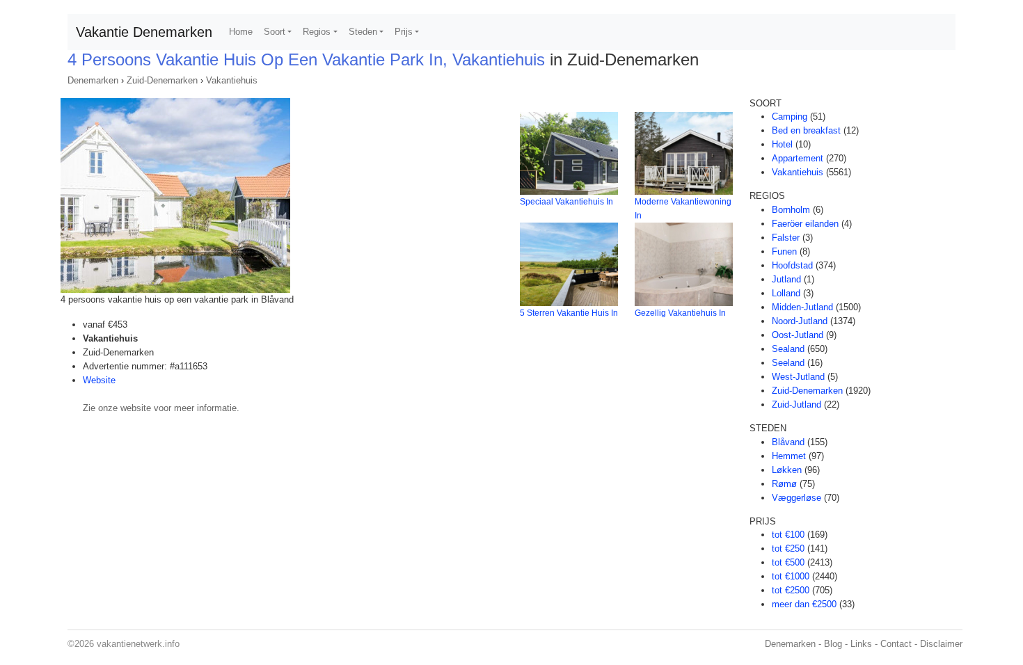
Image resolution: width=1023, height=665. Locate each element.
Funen (784, 251)
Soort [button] (274, 31)
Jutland (786, 279)
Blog (833, 644)
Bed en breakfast (806, 130)
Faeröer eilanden (805, 223)
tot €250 (788, 548)
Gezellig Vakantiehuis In (680, 313)
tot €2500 (790, 590)
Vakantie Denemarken (144, 32)
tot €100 (788, 534)
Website (99, 380)
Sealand (788, 349)
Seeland (788, 363)
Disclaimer (941, 644)
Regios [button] (317, 31)
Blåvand (788, 442)
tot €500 (788, 562)
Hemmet (789, 456)
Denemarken (93, 80)
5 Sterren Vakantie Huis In (569, 313)
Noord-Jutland (799, 321)
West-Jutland (798, 376)
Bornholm (791, 210)
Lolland (786, 293)
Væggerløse (796, 497)
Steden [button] (363, 31)
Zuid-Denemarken (162, 80)
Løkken (787, 470)
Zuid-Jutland (796, 404)
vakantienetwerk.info (138, 644)
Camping (789, 116)
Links (861, 644)
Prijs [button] (404, 31)
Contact (896, 644)
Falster (786, 237)
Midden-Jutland (802, 307)
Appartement (797, 158)
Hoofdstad (792, 265)
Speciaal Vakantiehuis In (566, 202)
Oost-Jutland (797, 335)
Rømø (784, 484)
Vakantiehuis (231, 80)
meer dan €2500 (804, 604)
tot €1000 (790, 576)
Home (241, 31)
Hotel (782, 144)
